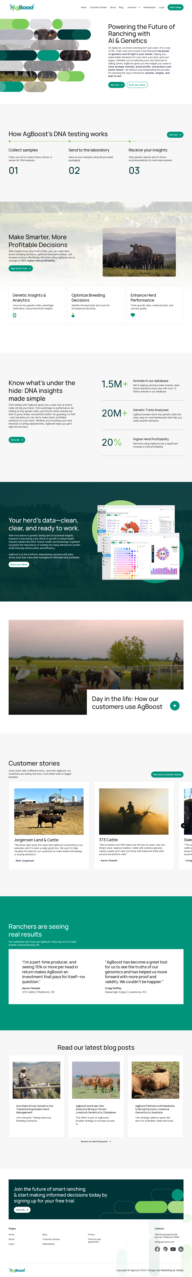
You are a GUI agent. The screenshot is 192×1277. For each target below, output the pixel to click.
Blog (121, 7)
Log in (161, 7)
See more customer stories (167, 774)
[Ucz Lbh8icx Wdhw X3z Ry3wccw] (173, 1249)
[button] (133, 7)
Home (83, 7)
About (113, 7)
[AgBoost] (49, 813)
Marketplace (150, 7)
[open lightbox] (175, 705)
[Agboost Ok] (157, 1249)
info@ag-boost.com (164, 1241)
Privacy (91, 1234)
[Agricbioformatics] (181, 1249)
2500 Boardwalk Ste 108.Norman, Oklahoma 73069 (167, 1236)
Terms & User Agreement (94, 1240)
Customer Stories (98, 7)
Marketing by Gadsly (172, 1270)
